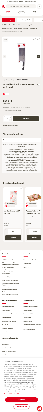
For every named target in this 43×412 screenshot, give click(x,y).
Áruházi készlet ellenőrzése (10, 125)
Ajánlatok (26, 267)
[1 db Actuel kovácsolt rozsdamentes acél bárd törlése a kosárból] (10, 120)
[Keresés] (8, 6)
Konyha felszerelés (7, 28)
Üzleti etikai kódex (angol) (9, 321)
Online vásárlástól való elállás (10, 294)
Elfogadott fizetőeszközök (9, 351)
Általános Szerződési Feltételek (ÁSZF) (10, 284)
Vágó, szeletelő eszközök (21, 28)
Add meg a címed (23, 1)
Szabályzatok (27, 263)
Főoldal (4, 25)
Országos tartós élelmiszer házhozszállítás (9, 272)
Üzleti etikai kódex (6, 317)
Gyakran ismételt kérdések (31, 306)
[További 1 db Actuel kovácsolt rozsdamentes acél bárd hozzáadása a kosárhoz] (10, 118)
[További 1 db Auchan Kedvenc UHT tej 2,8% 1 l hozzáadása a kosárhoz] (20, 231)
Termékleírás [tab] (7, 139)
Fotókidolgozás (28, 321)
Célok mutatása (21, 407)
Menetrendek (27, 317)
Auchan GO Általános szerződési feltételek (32, 325)
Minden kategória (8, 20)
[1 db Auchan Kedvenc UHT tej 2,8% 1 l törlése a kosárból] (6, 231)
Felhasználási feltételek (30, 314)
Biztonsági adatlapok (29, 329)
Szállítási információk (7, 260)
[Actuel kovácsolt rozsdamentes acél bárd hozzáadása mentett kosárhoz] (38, 84)
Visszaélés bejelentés (7, 328)
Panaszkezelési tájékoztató (9, 355)
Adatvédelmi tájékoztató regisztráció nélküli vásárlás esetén (9, 289)
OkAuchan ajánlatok (24, 20)
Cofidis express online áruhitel (10, 280)
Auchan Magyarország (8, 306)
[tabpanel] (21, 157)
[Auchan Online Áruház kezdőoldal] (3, 6)
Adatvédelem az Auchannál (9, 314)
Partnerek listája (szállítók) (12, 394)
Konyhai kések (33, 28)
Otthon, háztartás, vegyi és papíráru (27, 25)
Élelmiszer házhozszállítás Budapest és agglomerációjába (10, 263)
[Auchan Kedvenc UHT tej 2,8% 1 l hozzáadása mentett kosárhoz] (21, 189)
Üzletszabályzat (6, 332)
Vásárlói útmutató (6, 347)
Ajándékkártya (28, 310)
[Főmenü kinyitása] (39, 6)
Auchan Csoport (6, 310)
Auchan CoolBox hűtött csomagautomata (8, 268)
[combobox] (21, 6)
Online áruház (11, 25)
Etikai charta (5, 324)
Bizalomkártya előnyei (30, 260)
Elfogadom (21, 400)
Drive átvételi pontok (7, 276)
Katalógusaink (5, 344)
